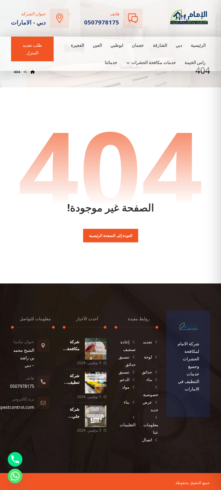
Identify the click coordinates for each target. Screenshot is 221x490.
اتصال (147, 439)
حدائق (147, 372)
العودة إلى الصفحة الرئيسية (110, 235)
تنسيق (124, 372)
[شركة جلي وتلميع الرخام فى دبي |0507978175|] (95, 416)
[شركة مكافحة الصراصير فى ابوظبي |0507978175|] (95, 349)
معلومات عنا (150, 428)
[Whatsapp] (15, 476)
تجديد (147, 342)
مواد (125, 387)
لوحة (148, 357)
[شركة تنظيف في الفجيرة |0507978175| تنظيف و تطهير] (95, 382)
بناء (149, 379)
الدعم (124, 379)
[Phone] (15, 459)
